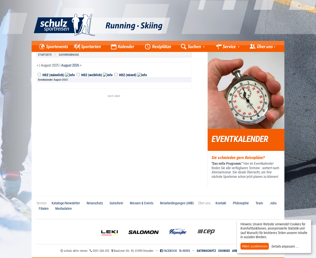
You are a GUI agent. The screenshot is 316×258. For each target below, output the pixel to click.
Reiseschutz (95, 203)
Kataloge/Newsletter (66, 203)
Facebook (170, 251)
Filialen (44, 209)
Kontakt (221, 203)
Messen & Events (141, 203)
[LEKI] (109, 239)
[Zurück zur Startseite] (120, 40)
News (186, 251)
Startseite (45, 54)
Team (259, 203)
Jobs (273, 203)
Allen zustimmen (255, 246)
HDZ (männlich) (53, 75)
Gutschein (116, 203)
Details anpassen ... (285, 246)
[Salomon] (143, 239)
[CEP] (206, 239)
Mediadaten (63, 209)
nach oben (114, 96)
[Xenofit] (178, 239)
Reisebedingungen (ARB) (177, 203)
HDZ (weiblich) (91, 75)
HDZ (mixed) (127, 75)
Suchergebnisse (69, 54)
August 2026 (70, 65)
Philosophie (241, 203)
